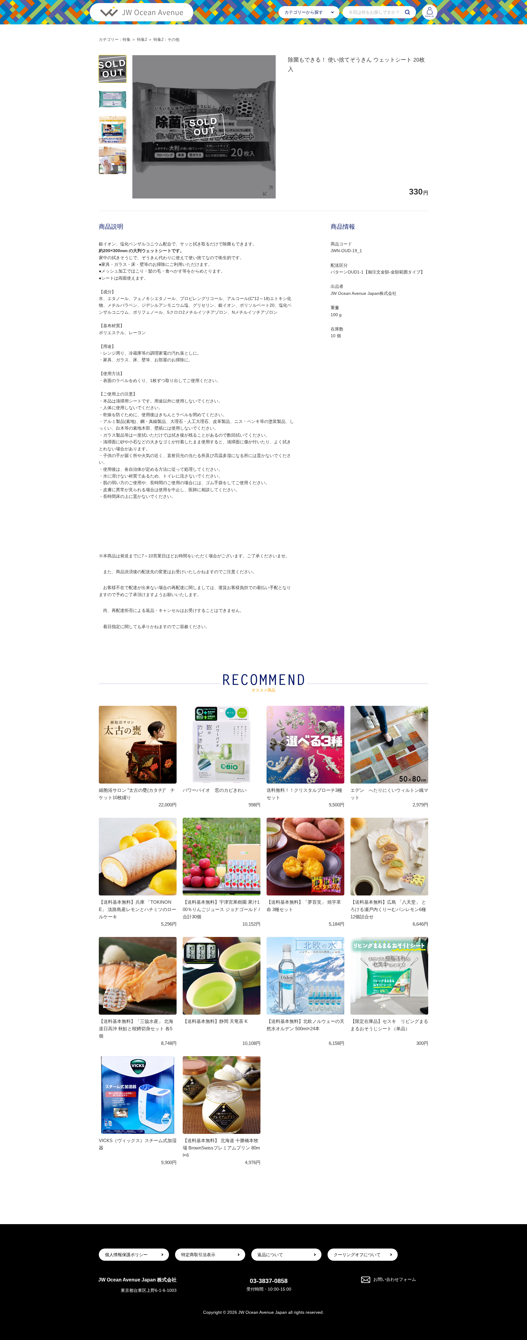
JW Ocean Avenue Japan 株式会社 (137, 1279)
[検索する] (407, 11)
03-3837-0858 (269, 1280)
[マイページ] (429, 12)
